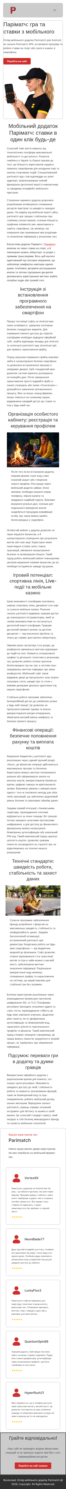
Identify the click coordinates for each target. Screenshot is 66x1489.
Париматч (49, 244)
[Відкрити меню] (54, 10)
